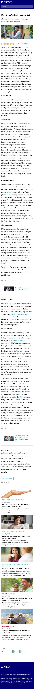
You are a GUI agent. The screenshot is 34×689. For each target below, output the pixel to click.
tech (11, 415)
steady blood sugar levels (20, 314)
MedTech (23, 397)
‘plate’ (9, 192)
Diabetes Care (7, 44)
